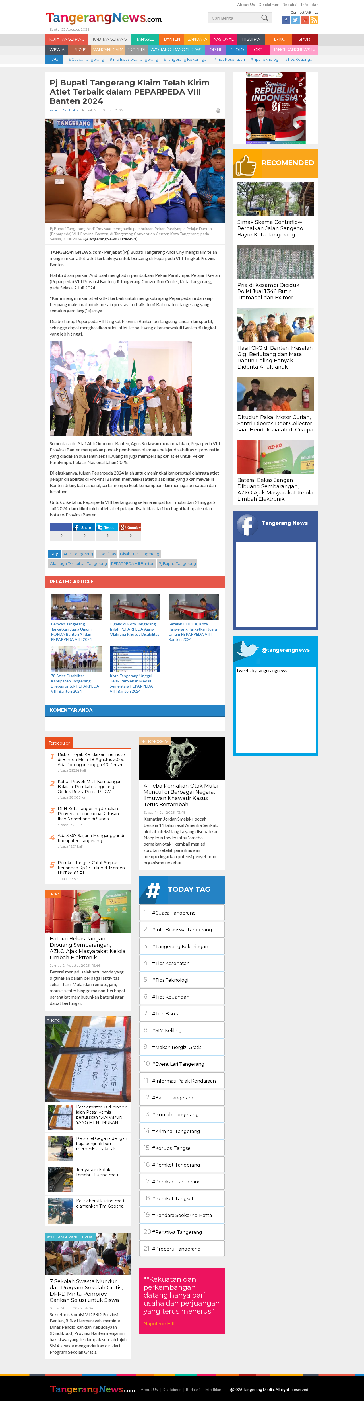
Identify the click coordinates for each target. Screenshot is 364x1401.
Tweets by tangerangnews (261, 670)
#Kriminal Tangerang (172, 1131)
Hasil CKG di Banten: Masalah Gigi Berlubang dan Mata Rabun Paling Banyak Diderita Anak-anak (275, 357)
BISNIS (79, 49)
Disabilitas (106, 553)
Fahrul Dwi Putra (64, 110)
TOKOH (259, 49)
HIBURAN (251, 39)
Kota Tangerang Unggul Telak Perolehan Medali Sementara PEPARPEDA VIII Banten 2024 (131, 683)
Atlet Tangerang (78, 553)
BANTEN (172, 39)
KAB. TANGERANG (110, 39)
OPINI (215, 49)
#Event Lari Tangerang (174, 1063)
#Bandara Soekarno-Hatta (178, 1215)
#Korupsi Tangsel (168, 1148)
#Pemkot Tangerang (172, 1164)
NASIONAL (223, 39)
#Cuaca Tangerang (86, 59)
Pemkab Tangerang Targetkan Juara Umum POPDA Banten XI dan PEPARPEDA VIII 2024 (71, 631)
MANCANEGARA (107, 49)
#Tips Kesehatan (229, 59)
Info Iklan (309, 4)
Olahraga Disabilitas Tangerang (78, 563)
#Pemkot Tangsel (168, 1198)
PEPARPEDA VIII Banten (132, 563)
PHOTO (236, 49)
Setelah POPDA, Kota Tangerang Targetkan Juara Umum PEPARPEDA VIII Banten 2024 (193, 631)
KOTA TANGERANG (66, 39)
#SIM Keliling (163, 1030)
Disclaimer (268, 4)
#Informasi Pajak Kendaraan (180, 1080)
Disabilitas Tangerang (139, 553)
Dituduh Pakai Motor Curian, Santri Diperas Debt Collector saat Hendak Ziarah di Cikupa (275, 423)
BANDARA (197, 39)
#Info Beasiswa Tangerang (134, 59)
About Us (246, 4)
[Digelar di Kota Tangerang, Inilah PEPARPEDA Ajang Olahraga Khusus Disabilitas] (135, 606)
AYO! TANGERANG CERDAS (176, 49)
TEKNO (278, 39)
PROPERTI (137, 49)
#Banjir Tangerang (169, 1097)
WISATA (56, 49)
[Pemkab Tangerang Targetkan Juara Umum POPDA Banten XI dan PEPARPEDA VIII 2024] (76, 606)
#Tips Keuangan (300, 59)
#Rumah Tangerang (171, 1114)
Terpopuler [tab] (59, 743)
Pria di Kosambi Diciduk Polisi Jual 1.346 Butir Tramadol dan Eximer (268, 291)
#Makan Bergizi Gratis (172, 1047)
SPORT (305, 39)
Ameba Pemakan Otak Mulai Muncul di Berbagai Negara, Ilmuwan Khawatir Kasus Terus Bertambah (181, 795)
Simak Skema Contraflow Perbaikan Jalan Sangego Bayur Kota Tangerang (270, 228)
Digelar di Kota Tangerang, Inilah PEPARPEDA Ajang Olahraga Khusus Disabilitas (135, 629)
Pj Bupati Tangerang (177, 563)
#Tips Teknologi (265, 59)
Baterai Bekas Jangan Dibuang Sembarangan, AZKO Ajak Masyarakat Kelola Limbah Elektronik (88, 948)
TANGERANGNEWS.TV (294, 49)
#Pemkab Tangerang (172, 1181)
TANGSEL (145, 39)
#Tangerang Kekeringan (186, 59)
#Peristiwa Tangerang (173, 1232)
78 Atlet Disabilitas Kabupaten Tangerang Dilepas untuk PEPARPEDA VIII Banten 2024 (75, 683)
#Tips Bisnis (161, 1013)
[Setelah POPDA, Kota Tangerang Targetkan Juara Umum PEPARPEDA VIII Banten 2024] (194, 606)
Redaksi (289, 4)
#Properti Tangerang (172, 1248)
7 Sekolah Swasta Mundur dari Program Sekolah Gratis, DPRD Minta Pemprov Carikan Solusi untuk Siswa (86, 1290)
